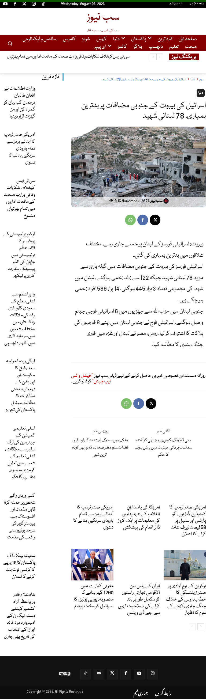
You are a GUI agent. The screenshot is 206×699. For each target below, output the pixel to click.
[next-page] (200, 626)
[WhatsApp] (130, 220)
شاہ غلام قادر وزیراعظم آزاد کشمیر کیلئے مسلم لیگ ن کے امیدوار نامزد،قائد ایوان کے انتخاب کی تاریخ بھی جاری (19, 615)
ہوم (201, 79)
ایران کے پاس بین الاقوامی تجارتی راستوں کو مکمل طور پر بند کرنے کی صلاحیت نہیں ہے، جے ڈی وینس (139, 599)
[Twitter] (24, 5)
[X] (155, 220)
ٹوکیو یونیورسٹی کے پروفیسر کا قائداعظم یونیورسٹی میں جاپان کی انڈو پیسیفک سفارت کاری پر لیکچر (19, 255)
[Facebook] (15, 5)
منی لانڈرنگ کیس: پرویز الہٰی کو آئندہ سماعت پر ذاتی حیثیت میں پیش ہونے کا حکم (163, 447)
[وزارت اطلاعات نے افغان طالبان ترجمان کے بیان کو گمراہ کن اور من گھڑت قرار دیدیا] (51, 95)
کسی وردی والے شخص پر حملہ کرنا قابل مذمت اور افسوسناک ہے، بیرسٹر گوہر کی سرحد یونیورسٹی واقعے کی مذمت (19, 516)
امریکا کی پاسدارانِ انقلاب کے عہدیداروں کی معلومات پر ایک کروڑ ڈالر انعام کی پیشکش (139, 517)
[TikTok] (43, 5)
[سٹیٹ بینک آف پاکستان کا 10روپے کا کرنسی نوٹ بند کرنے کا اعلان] (51, 562)
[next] (153, 57)
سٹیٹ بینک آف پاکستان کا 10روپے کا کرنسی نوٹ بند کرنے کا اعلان (19, 566)
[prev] (159, 57)
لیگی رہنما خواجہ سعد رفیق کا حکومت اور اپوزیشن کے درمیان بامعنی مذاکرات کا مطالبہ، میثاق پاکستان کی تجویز (20, 386)
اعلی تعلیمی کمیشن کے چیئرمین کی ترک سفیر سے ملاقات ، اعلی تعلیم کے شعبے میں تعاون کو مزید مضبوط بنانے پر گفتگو (20, 453)
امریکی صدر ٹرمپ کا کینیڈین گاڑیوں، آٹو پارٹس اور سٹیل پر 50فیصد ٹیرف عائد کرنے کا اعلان (187, 521)
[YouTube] (5, 5)
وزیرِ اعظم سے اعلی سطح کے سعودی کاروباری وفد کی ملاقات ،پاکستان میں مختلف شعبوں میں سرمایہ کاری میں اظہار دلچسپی (19, 319)
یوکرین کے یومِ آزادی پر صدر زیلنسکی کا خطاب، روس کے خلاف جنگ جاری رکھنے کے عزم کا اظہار (186, 599)
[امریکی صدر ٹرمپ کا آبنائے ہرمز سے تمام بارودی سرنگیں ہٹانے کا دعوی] (51, 141)
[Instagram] (34, 5)
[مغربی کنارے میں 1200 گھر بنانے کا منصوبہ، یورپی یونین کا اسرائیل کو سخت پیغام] (92, 564)
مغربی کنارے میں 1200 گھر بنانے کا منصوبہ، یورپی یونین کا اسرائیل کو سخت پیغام (93, 596)
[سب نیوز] (166, 201)
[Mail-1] (99, 674)
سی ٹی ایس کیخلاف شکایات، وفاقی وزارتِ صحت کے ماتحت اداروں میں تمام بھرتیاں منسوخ (19, 198)
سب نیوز (156, 201)
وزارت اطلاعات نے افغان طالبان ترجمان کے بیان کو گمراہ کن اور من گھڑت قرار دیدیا (19, 102)
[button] (10, 43)
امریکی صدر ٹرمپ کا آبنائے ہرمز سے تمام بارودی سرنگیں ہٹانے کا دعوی (19, 148)
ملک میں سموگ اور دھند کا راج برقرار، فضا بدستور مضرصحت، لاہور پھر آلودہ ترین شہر (100, 447)
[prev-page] (192, 626)
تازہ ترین (50, 77)
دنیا (192, 79)
